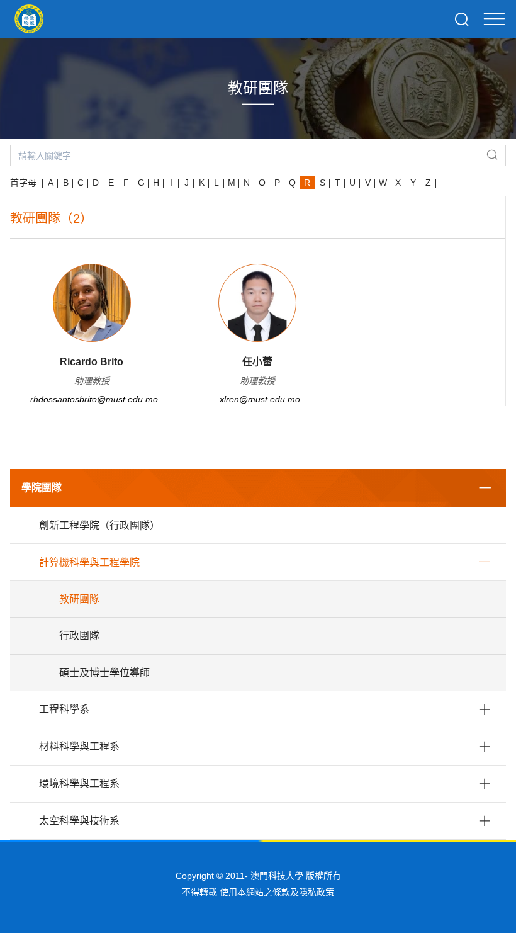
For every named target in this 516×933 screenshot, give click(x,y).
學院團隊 (41, 487)
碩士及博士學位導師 (104, 672)
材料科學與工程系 (79, 746)
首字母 (23, 183)
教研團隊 (79, 599)
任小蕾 (257, 361)
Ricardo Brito (91, 361)
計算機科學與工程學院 (89, 562)
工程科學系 (64, 709)
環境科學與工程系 (79, 783)
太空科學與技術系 (79, 820)
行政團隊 (79, 635)
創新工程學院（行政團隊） (99, 525)
